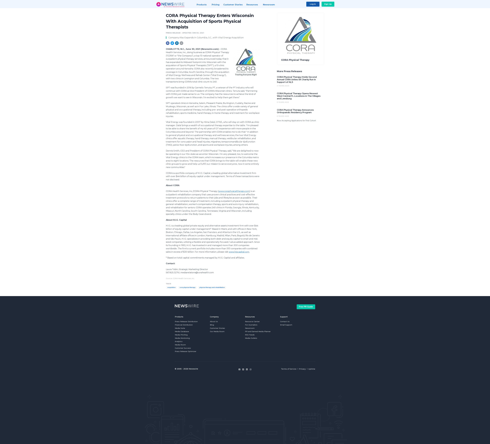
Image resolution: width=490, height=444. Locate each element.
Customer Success (183, 348)
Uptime (311, 369)
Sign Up (328, 4)
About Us (214, 321)
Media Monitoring (182, 338)
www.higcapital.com (239, 252)
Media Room (180, 345)
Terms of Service (288, 369)
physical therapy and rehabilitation (212, 287)
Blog (212, 325)
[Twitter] (243, 369)
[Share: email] (181, 43)
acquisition (171, 287)
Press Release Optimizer (185, 351)
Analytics (178, 341)
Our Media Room (217, 331)
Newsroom (250, 328)
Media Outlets (251, 338)
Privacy (302, 369)
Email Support (286, 325)
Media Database (182, 331)
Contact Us (285, 321)
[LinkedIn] (247, 369)
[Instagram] (250, 369)
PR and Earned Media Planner (258, 331)
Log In (313, 4)
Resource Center (252, 321)
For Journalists (251, 325)
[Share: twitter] (172, 43)
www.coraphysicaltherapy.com (234, 191)
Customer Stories (217, 328)
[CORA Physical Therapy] (246, 62)
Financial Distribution (184, 325)
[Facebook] (239, 369)
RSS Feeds (250, 335)
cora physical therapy (187, 287)
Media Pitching (181, 335)
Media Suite (180, 328)
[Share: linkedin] (177, 43)
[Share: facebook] (167, 43)
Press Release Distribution (186, 321)
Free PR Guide (306, 307)
